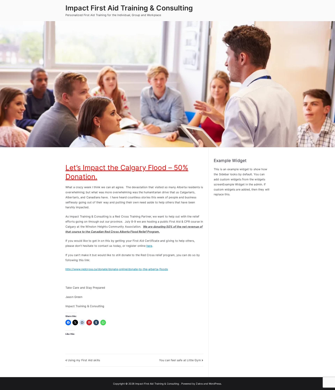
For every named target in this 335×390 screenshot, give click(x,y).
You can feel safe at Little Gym (180, 360)
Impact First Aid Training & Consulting (129, 8)
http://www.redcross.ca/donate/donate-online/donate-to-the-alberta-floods (116, 269)
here (149, 246)
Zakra (199, 383)
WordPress (215, 383)
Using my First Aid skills (84, 360)
